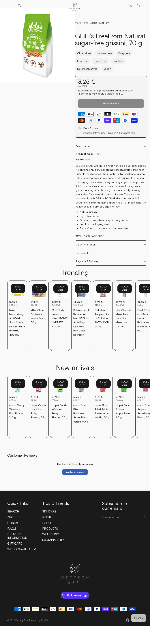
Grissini (97, 153)
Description (83, 146)
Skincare (49, 511)
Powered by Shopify (38, 620)
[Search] (19, 5)
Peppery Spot (21, 620)
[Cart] (138, 5)
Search (13, 511)
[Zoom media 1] (37, 45)
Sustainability (53, 540)
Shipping (99, 90)
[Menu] (11, 5)
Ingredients (82, 252)
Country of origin (86, 244)
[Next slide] (139, 316)
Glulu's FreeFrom (99, 22)
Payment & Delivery (87, 261)
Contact (14, 523)
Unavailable (111, 103)
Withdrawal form (21, 549)
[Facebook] (127, 620)
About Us (14, 517)
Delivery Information (17, 535)
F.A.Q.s (12, 528)
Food (46, 523)
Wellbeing (50, 534)
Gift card (14, 543)
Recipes (48, 517)
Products (50, 528)
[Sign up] (144, 517)
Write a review (75, 472)
